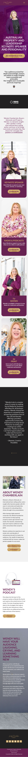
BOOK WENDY (14, 549)
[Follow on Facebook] (7, 741)
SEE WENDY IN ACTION (14, 56)
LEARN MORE (14, 191)
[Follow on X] (21, 741)
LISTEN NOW (9, 616)
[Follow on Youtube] (15, 741)
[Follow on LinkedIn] (13, 741)
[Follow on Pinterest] (18, 741)
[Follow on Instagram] (10, 741)
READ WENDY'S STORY (14, 546)
